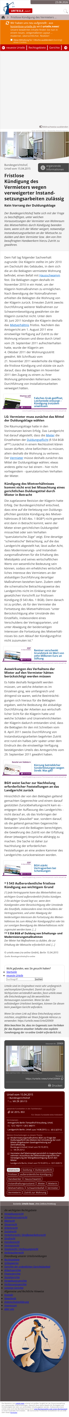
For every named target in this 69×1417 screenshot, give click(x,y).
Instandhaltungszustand (21, 1183)
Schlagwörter (11, 1263)
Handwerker (14, 1178)
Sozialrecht (10, 1231)
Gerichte (54, 47)
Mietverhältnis (16, 1187)
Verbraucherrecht (14, 1252)
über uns (9, 1309)
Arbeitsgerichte (12, 1270)
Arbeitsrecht (11, 1228)
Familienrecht (12, 1242)
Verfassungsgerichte (15, 1284)
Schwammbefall (35, 1187)
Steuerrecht (10, 1224)
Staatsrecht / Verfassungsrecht (21, 1249)
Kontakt (8, 1295)
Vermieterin (14, 1192)
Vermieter (52, 1187)
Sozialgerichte (12, 1277)
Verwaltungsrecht (14, 1214)
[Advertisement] (34, 88)
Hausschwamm (33, 1178)
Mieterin (52, 1183)
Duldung (27, 1169)
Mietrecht (13, 1169)
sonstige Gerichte (13, 1288)
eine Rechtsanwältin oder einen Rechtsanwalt (50, 1409)
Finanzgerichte (12, 1273)
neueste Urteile (15, 47)
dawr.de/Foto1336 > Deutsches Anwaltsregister (50, 130)
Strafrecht (9, 1238)
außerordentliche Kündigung (36, 1174)
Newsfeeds (10, 1298)
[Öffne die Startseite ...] (26, 8)
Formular (13, 1412)
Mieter (41, 1183)
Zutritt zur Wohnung (35, 1192)
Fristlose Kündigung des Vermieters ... (33, 17)
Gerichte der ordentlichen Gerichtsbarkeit (27, 1266)
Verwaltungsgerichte (15, 1281)
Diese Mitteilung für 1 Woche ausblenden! (37, 41)
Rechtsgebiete (37, 47)
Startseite (11, 972)
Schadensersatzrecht (15, 1217)
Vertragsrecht (11, 1245)
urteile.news (20, 1403)
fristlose (12, 1174)
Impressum (10, 1305)
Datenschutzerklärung (16, 1302)
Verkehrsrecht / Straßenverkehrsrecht (25, 1235)
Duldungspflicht (43, 1169)
